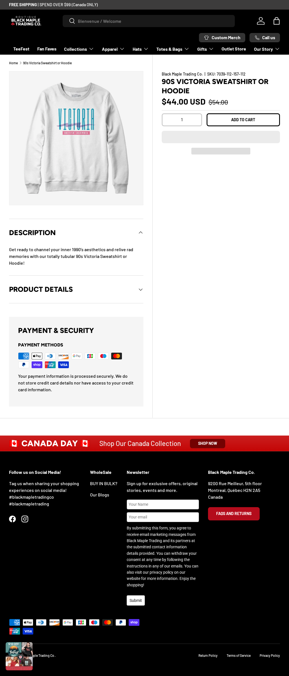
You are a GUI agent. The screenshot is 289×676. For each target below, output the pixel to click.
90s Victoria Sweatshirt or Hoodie (47, 63)
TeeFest (21, 48)
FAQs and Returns (233, 513)
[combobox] (149, 21)
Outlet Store (234, 48)
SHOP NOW (207, 443)
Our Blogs (99, 494)
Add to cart (243, 119)
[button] (221, 137)
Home (13, 63)
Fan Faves (46, 48)
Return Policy (208, 655)
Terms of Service (239, 655)
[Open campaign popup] (19, 656)
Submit (136, 600)
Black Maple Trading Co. (182, 74)
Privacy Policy (270, 655)
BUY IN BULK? (103, 483)
